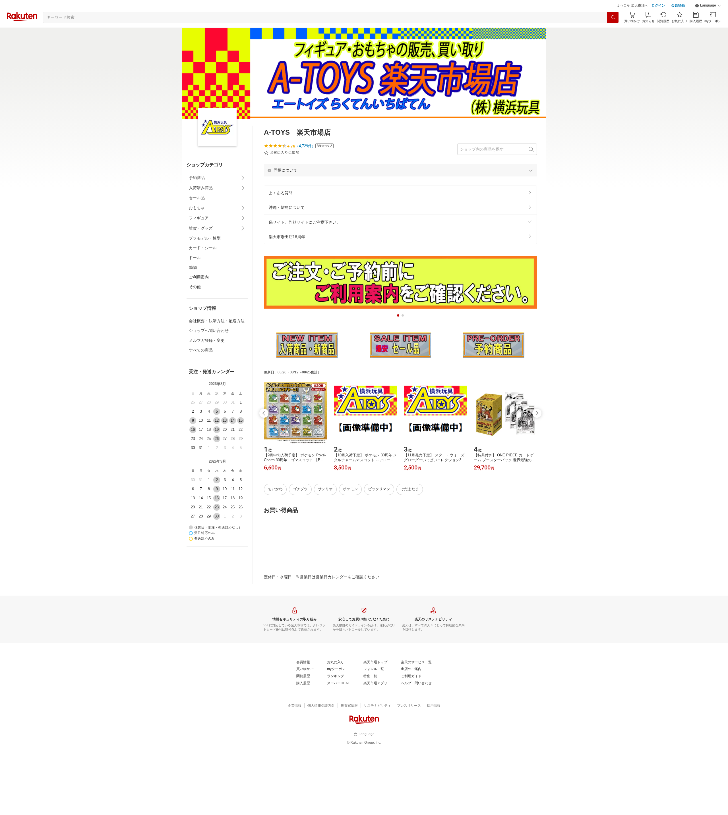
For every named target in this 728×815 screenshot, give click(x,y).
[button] (708, 5)
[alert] (400, 170)
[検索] (613, 17)
